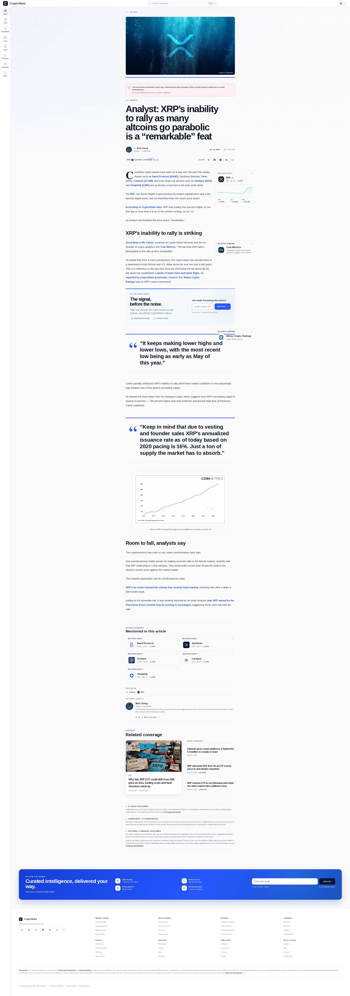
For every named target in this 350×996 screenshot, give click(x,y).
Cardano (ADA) (203, 181)
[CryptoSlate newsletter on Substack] (36, 930)
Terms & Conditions (56, 986)
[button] (5, 74)
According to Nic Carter (140, 242)
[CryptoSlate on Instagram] (57, 930)
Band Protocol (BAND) (165, 176)
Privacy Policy (85, 970)
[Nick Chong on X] (136, 717)
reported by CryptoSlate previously (146, 277)
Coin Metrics (168, 247)
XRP (132, 194)
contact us (166, 93)
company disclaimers (135, 846)
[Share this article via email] (232, 159)
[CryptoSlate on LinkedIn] (50, 930)
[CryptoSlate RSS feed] (64, 930)
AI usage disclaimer (172, 812)
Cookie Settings (84, 986)
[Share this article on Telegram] (220, 159)
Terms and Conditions (66, 970)
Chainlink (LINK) (140, 185)
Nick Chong (142, 148)
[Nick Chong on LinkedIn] (139, 717)
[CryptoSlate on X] (22, 930)
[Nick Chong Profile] (129, 149)
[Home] (126, 12)
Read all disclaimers (233, 973)
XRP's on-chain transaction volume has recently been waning (162, 587)
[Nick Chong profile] (129, 706)
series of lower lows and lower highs (178, 273)
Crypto (134, 100)
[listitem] (130, 692)
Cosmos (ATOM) (143, 181)
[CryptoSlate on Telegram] (43, 930)
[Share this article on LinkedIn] (226, 159)
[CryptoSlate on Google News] (29, 930)
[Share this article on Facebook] (214, 159)
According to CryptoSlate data (144, 207)
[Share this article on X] (208, 159)
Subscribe (327, 881)
